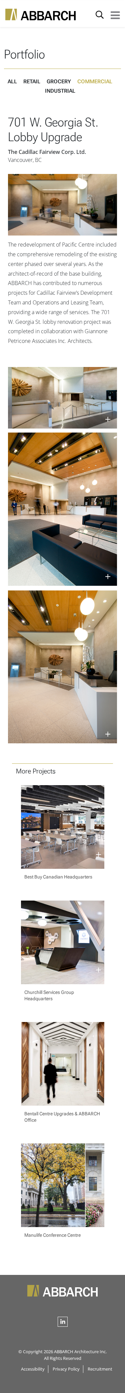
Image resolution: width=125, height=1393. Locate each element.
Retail (31, 81)
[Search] (100, 14)
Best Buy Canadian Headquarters (58, 876)
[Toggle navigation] (115, 14)
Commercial (94, 81)
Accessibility (33, 1369)
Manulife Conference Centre (52, 1235)
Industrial (60, 91)
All (12, 81)
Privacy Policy (66, 1369)
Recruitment (100, 1369)
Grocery (59, 81)
